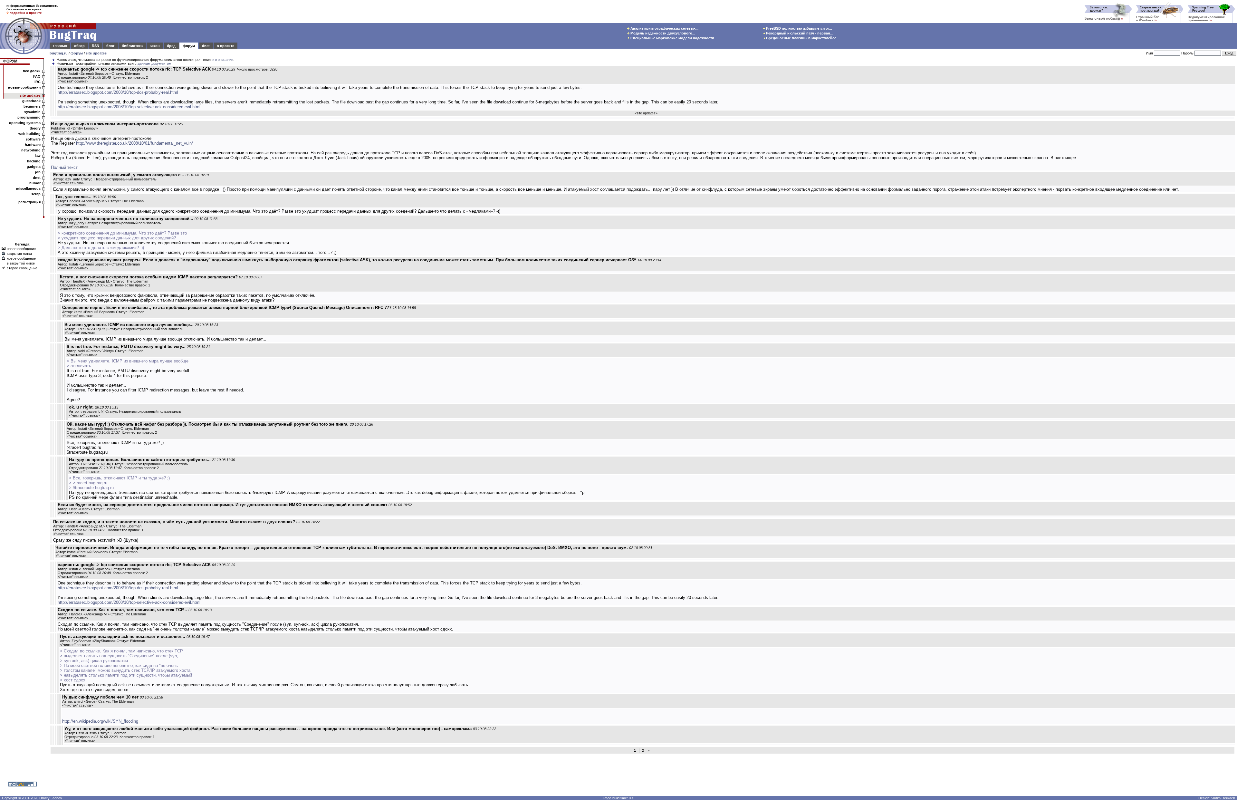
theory (35, 128)
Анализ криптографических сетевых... (663, 28)
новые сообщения (24, 87)
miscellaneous (28, 188)
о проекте (225, 46)
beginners (32, 106)
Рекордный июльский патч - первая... (799, 33)
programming (29, 117)
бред (171, 46)
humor (35, 183)
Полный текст (64, 167)
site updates (96, 53)
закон (155, 46)
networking (31, 150)
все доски (32, 71)
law (38, 156)
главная (60, 46)
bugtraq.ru (59, 53)
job (38, 172)
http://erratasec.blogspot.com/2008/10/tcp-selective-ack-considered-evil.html (129, 106)
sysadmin (32, 112)
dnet (206, 46)
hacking (34, 161)
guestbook (31, 101)
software (33, 139)
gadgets (34, 167)
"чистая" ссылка (73, 81)
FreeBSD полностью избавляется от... (798, 28)
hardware (33, 145)
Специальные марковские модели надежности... (673, 38)
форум (189, 46)
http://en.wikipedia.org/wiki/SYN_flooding (100, 721)
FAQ (37, 76)
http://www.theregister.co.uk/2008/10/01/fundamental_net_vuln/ (134, 143)
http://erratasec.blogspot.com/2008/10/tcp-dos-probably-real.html (118, 92)
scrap (36, 194)
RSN (95, 46)
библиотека (132, 46)
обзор (79, 46)
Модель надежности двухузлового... (662, 33)
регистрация (29, 202)
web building (29, 134)
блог (110, 46)
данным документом (154, 63)
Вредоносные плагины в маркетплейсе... (802, 38)
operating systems (25, 123)
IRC (37, 82)
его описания (222, 60)
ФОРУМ (10, 61)
